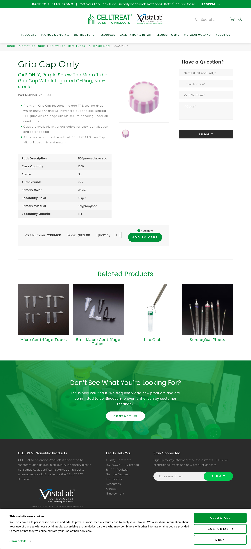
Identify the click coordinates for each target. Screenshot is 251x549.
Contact (112, 488)
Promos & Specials (55, 35)
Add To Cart (145, 237)
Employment (115, 493)
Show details (18, 541)
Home (10, 45)
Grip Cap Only (99, 45)
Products (28, 35)
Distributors (84, 35)
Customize (218, 528)
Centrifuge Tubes (32, 45)
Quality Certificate (119, 460)
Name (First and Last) (200, 73)
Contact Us (125, 416)
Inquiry (190, 106)
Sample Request (118, 474)
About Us (223, 35)
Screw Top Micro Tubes (67, 45)
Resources (107, 35)
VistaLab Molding (197, 35)
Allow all (220, 517)
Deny (220, 539)
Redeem (26, 4)
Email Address (194, 84)
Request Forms (168, 35)
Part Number (194, 95)
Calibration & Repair (136, 35)
